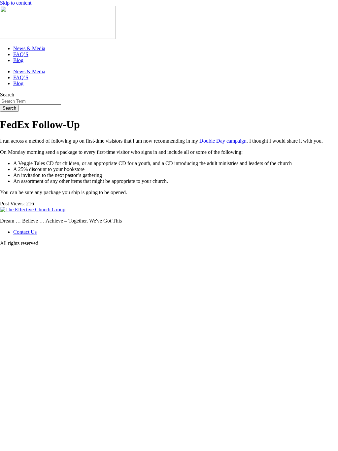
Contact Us (25, 232)
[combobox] (30, 101)
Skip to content (15, 3)
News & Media (29, 48)
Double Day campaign (223, 141)
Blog (18, 60)
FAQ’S (20, 54)
